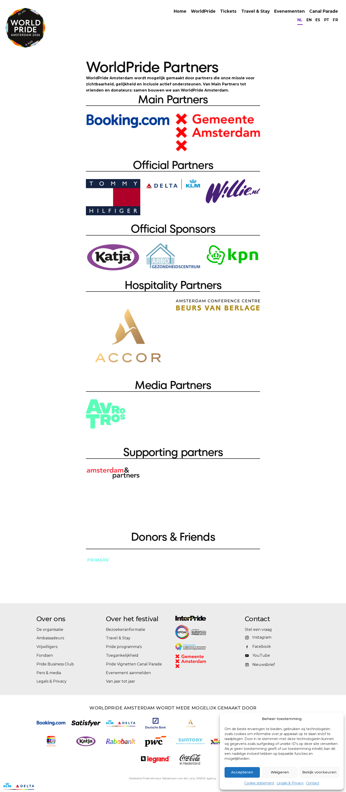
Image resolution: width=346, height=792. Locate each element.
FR (335, 20)
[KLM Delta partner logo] (120, 723)
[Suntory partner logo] (190, 741)
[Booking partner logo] (51, 723)
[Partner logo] (155, 759)
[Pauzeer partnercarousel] (41, 786)
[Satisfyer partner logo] (86, 723)
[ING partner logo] (51, 741)
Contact (312, 783)
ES (317, 20)
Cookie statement (259, 783)
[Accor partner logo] (190, 723)
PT (326, 20)
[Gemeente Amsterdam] (196, 661)
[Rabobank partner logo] (120, 741)
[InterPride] (207, 618)
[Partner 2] (19, 786)
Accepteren (242, 772)
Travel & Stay (255, 11)
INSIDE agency (206, 778)
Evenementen (289, 11)
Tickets (228, 11)
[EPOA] (203, 632)
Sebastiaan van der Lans (178, 778)
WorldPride (203, 11)
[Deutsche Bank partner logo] (155, 723)
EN (309, 20)
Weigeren (280, 772)
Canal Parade (323, 11)
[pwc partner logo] (155, 741)
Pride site (148, 778)
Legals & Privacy (290, 783)
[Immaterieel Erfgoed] (207, 646)
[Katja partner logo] (86, 741)
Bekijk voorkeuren (319, 772)
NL (300, 20)
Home (180, 11)
